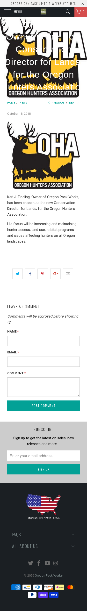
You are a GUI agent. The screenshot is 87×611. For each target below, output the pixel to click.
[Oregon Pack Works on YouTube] (47, 563)
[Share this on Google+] (55, 274)
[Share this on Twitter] (17, 274)
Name (13, 331)
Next (73, 102)
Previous (58, 102)
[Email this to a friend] (68, 274)
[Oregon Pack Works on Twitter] (30, 563)
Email (13, 352)
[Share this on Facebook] (30, 274)
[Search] (67, 12)
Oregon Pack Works (49, 575)
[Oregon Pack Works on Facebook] (39, 563)
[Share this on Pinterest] (42, 274)
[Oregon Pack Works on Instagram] (55, 563)
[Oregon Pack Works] (43, 12)
